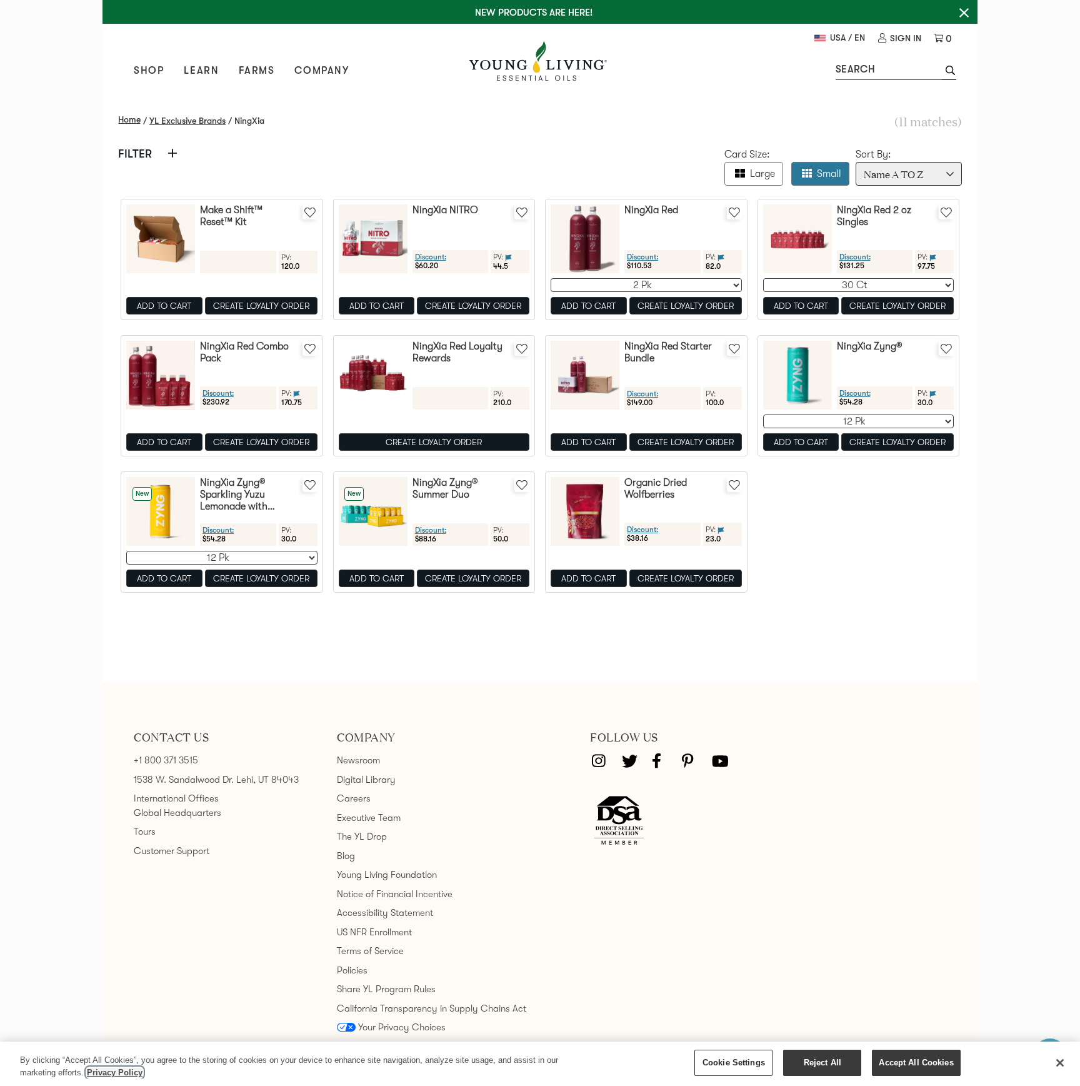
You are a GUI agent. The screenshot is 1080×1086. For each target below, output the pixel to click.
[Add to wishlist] (310, 211)
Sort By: (873, 154)
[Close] (1060, 1063)
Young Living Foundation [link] (387, 874)
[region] (540, 1064)
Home (129, 119)
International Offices (176, 798)
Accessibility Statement (385, 912)
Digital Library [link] (366, 779)
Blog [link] (346, 856)
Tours (145, 831)
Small (829, 173)
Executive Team (369, 817)
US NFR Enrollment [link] (374, 932)
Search (855, 69)
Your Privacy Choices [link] (402, 1027)
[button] (949, 72)
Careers (354, 798)
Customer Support (171, 851)
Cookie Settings (733, 1062)
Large (762, 173)
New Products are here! (533, 12)
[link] (900, 38)
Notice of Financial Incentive (394, 894)
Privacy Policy (114, 1072)
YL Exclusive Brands (187, 121)
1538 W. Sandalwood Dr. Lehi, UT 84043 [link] (216, 779)
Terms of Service (370, 951)
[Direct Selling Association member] (619, 821)
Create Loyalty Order (261, 306)
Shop (149, 70)
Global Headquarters (177, 812)
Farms (256, 70)
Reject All (822, 1062)
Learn (201, 70)
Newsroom (358, 760)
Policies (352, 970)
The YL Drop (362, 836)
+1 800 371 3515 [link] (166, 760)
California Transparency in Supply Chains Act (431, 1008)
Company (321, 70)
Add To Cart (164, 306)
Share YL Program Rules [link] (386, 989)
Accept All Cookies (916, 1062)
